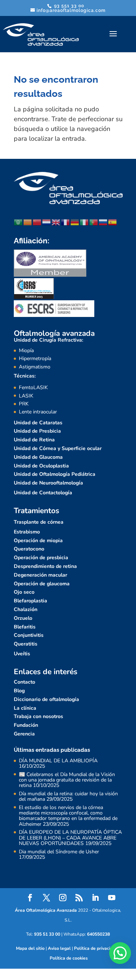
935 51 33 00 (47, 934)
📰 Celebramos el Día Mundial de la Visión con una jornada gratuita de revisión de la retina (67, 780)
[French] (65, 221)
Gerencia (24, 733)
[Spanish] (113, 221)
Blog (19, 690)
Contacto (24, 682)
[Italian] (84, 221)
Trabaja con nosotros (38, 716)
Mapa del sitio (30, 948)
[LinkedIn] (95, 898)
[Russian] (103, 221)
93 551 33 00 (68, 5)
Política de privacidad (96, 948)
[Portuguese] (94, 221)
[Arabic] (18, 221)
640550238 (98, 934)
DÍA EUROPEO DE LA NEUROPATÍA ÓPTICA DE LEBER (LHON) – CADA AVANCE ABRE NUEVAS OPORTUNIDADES (70, 838)
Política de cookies (69, 958)
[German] (75, 221)
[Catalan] (28, 221)
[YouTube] (111, 898)
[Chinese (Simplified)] (37, 221)
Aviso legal (59, 948)
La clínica (25, 708)
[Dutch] (46, 221)
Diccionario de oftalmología (46, 699)
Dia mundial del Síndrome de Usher (59, 851)
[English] (56, 221)
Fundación (26, 725)
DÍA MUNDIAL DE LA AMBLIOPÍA (58, 760)
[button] (120, 953)
